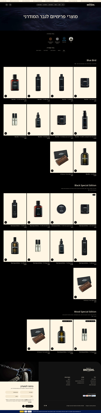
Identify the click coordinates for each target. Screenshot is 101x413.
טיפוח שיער (51, 4)
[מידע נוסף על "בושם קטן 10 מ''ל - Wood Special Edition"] (75, 348)
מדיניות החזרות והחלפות (79, 381)
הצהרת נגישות (93, 383)
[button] (75, 96)
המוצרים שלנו (67, 377)
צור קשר (82, 379)
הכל (64, 50)
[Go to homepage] (91, 4)
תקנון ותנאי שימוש (92, 384)
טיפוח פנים (39, 4)
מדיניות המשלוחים (80, 383)
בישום (56, 4)
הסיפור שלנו (93, 379)
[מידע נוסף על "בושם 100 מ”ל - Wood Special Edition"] (52, 348)
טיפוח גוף (45, 4)
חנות (59, 4)
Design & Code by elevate (91, 405)
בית (62, 4)
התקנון (26, 399)
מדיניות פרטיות (93, 381)
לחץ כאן (29, 402)
